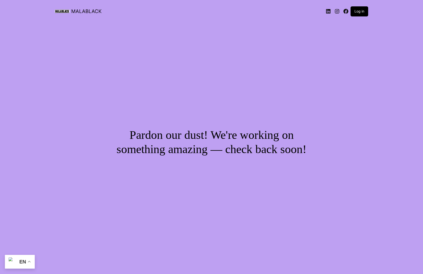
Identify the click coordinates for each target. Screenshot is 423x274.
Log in (359, 11)
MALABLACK (86, 11)
